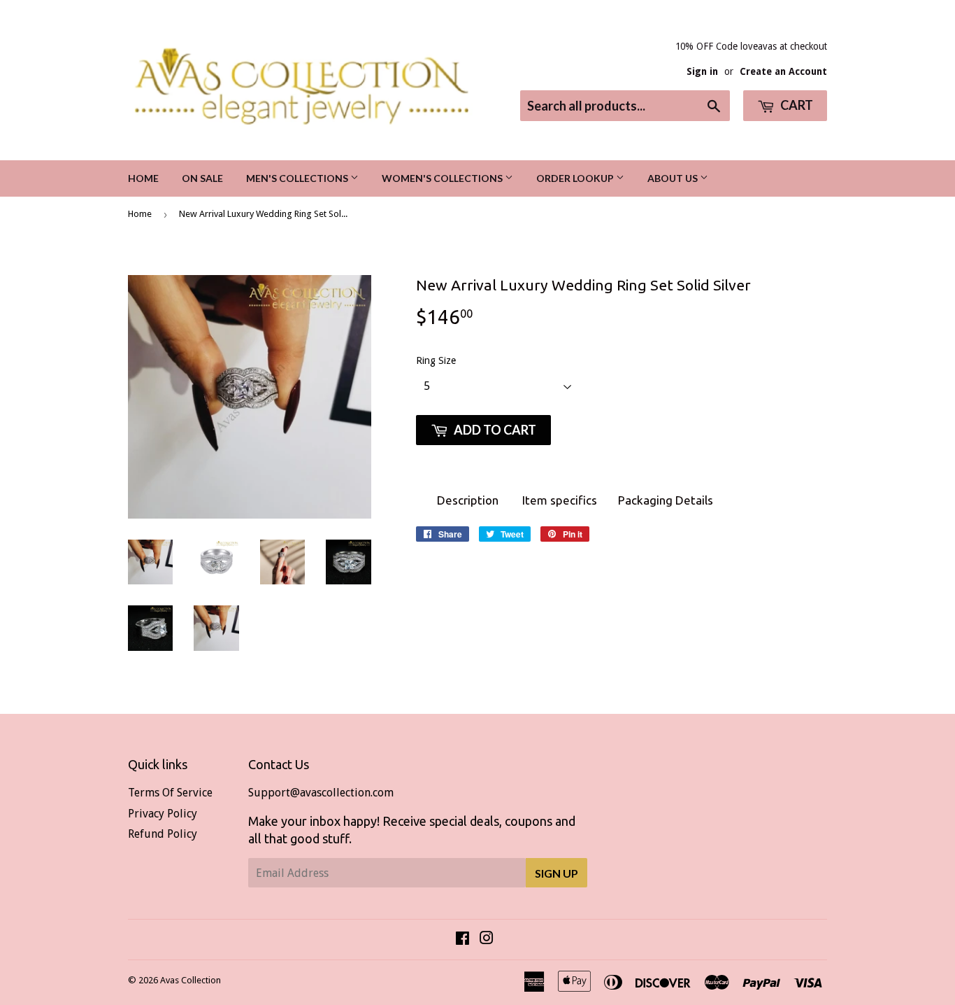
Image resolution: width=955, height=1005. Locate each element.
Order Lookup (576, 178)
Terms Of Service (170, 792)
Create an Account (783, 71)
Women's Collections (443, 178)
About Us (673, 178)
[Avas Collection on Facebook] (462, 939)
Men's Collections (298, 178)
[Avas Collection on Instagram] (487, 939)
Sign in (702, 71)
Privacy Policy (162, 813)
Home (143, 178)
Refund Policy (162, 834)
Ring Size (436, 360)
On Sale (202, 178)
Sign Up (556, 873)
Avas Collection (190, 980)
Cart (795, 105)
